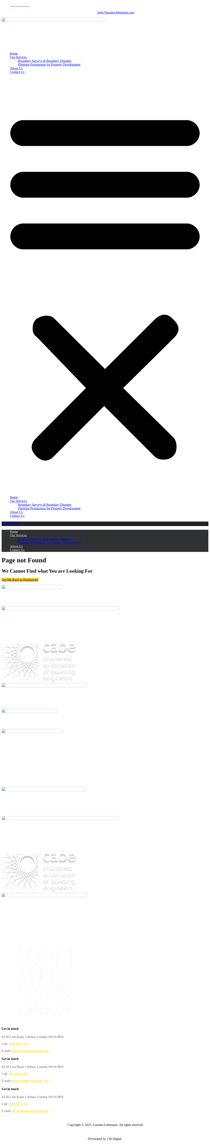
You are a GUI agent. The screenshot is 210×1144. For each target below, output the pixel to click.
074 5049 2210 (18, 1073)
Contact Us (17, 72)
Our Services (18, 57)
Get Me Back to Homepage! (20, 579)
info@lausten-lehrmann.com (115, 12)
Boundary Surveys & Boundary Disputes (44, 61)
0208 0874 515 (18, 1044)
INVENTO (11, 524)
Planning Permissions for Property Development (49, 64)
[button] (105, 284)
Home (14, 53)
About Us (16, 68)
